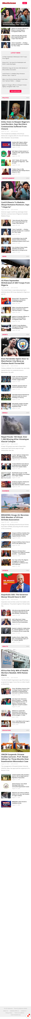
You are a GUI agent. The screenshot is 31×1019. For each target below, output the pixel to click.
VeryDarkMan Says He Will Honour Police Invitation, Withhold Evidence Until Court (20, 240)
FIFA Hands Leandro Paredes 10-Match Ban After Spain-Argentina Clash (20, 405)
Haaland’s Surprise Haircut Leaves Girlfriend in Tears (19, 386)
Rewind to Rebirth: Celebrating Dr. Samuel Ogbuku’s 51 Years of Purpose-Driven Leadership (21, 629)
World (4, 413)
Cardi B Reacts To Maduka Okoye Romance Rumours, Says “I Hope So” (15, 23)
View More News (15, 91)
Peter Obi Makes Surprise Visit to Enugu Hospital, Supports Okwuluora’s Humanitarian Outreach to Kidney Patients (20, 691)
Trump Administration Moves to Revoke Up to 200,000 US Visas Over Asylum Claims (20, 465)
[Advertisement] (15, 826)
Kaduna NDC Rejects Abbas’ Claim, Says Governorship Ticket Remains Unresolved (20, 143)
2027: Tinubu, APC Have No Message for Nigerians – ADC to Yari (20, 161)
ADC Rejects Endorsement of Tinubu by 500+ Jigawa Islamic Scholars (20, 152)
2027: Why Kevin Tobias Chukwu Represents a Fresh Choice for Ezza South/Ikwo (20, 620)
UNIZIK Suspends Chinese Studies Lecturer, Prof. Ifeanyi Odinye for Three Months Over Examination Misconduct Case (15, 758)
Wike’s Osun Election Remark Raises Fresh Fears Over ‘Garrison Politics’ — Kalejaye (20, 309)
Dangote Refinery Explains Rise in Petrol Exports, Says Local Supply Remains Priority (20, 534)
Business (5, 491)
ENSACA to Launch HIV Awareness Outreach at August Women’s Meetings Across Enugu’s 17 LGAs (19, 713)
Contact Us (23, 1011)
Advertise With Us (14, 1011)
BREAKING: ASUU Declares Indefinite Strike (19, 802)
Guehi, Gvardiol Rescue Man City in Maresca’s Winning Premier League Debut (20, 378)
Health (5, 646)
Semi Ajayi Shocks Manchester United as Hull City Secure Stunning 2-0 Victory (20, 396)
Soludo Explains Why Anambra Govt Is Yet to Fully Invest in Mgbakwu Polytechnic (20, 776)
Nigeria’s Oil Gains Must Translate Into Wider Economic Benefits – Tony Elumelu (21, 552)
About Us (5, 1011)
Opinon (5, 570)
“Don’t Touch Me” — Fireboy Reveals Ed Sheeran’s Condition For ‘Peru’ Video (20, 44)
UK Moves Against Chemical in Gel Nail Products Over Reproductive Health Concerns (20, 483)
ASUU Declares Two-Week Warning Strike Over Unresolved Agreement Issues (20, 785)
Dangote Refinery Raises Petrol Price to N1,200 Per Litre (21, 542)
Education (6, 730)
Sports (5, 334)
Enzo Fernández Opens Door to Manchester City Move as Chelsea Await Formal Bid (15, 360)
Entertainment (8, 178)
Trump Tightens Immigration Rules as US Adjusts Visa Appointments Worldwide (20, 456)
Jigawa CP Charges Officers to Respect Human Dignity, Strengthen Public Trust (19, 30)
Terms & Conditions (19, 1013)
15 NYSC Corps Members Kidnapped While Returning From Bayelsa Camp (19, 327)
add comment (14, 131)
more (27, 97)
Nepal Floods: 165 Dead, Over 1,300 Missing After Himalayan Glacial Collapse (15, 439)
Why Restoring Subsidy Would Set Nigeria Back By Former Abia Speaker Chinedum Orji (20, 612)
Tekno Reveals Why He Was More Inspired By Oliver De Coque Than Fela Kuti (19, 37)
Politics (5, 98)
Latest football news (16, 1015)
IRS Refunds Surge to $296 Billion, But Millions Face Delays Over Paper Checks (21, 474)
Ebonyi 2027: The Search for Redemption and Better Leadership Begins (20, 300)
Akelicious (10, 1008)
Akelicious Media (23, 1008)
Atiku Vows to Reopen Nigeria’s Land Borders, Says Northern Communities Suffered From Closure (15, 125)
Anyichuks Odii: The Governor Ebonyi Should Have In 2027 (14, 595)
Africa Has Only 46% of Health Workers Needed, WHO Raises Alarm (14, 672)
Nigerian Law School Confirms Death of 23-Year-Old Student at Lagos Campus (20, 794)
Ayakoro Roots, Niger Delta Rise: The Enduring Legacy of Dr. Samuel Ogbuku (20, 638)
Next (28, 17)
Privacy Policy (9, 1013)
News (4, 256)
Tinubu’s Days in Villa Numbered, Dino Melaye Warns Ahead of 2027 (21, 170)
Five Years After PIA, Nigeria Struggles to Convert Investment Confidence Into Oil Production (20, 562)
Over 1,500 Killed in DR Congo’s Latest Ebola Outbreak (20, 721)
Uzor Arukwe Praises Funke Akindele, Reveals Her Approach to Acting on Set (19, 249)
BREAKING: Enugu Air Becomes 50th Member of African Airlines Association (15, 517)
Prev (2, 17)
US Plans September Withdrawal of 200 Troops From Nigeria (15, 282)
